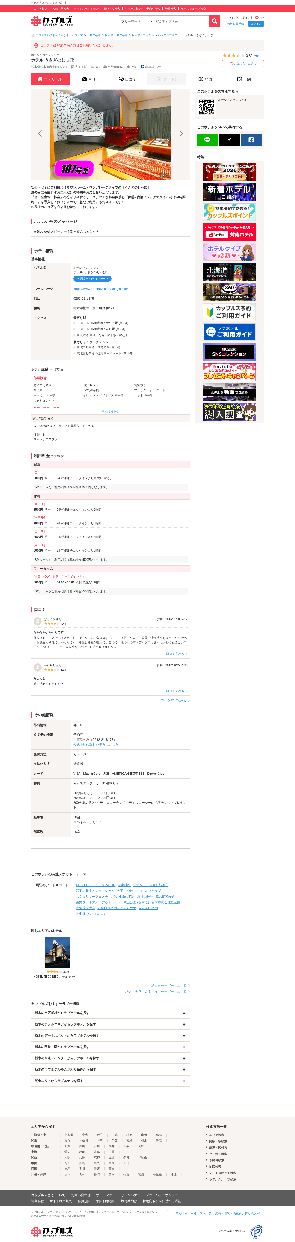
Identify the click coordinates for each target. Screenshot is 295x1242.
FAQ (62, 1195)
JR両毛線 (96, 323)
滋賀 (112, 1157)
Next (180, 134)
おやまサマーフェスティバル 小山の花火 (105, 896)
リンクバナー (130, 1195)
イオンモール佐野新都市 (150, 885)
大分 (82, 1174)
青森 (85, 1135)
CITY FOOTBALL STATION (95, 885)
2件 (256, 56)
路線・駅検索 (60, 8)
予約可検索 (153, 8)
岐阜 (97, 1152)
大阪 (67, 1157)
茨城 (129, 1140)
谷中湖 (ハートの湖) (90, 914)
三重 (112, 1152)
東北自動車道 (86, 347)
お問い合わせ (81, 1195)
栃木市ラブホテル (169, 35)
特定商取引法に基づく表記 (162, 1201)
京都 (97, 1157)
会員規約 (84, 1201)
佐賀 (126, 1174)
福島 (159, 1135)
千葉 (115, 1140)
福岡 (67, 1174)
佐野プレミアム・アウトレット (98, 902)
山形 (144, 1135)
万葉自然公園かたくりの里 (116, 908)
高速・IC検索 (111, 8)
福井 (112, 1146)
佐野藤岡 (103, 347)
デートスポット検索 (86, 8)
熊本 (112, 1174)
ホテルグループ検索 (193, 8)
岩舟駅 (110, 329)
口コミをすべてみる (172, 700)
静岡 (82, 1152)
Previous (40, 134)
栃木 (144, 1140)
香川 (82, 1168)
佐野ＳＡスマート (109, 353)
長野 (141, 1146)
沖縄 (174, 1174)
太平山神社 (125, 891)
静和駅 (111, 335)
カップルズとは (42, 1195)
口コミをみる (175, 653)
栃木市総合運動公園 (165, 902)
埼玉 (100, 1140)
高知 (112, 1168)
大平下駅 (112, 323)
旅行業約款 (129, 1201)
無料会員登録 (235, 23)
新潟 (67, 1146)
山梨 (126, 1146)
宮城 (115, 1135)
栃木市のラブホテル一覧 (169, 986)
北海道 (68, 1135)
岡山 (67, 1163)
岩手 (100, 1135)
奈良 (126, 1157)
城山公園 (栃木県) (136, 902)
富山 (82, 1146)
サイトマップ (105, 1195)
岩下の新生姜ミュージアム (95, 891)
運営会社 (37, 1201)
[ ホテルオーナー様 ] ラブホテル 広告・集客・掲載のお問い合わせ (215, 1213)
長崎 (97, 1174)
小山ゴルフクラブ (148, 891)
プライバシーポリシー (162, 1195)
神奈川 (83, 1140)
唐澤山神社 (145, 896)
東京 (67, 1140)
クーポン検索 (133, 8)
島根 (112, 1163)
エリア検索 (40, 8)
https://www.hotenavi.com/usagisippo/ (100, 289)
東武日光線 (97, 335)
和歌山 (142, 1157)
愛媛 (97, 1168)
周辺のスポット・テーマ (94, 278)
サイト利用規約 (61, 1201)
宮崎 (141, 1174)
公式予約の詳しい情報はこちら (95, 744)
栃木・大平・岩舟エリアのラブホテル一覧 (156, 992)
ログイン (256, 23)
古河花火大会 (85, 908)
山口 (126, 1163)
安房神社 (124, 885)
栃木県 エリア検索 (116, 35)
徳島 (67, 1168)
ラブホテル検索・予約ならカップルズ (59, 35)
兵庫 (82, 1157)
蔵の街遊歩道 (165, 896)
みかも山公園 (148, 908)
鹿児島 (157, 1174)
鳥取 (97, 1163)
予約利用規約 (105, 1201)
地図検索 (170, 8)
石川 (97, 1146)
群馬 (159, 1140)
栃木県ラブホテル (143, 35)
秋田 (129, 1135)
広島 (82, 1163)
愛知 (67, 1152)
